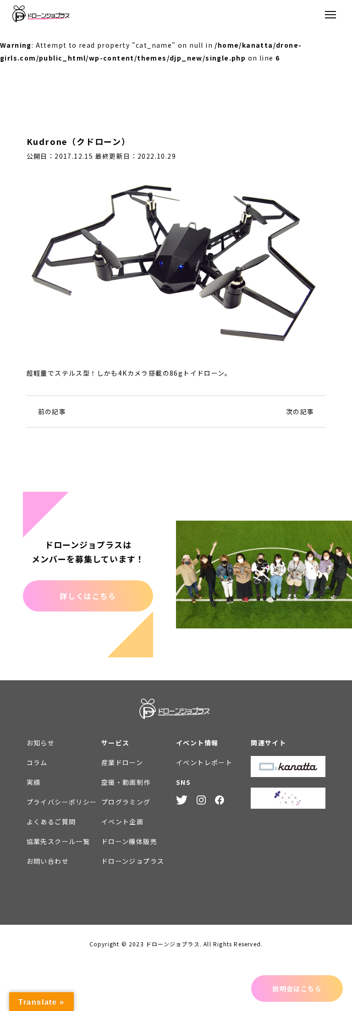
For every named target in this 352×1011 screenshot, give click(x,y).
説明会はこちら (297, 988)
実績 (34, 782)
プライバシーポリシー (62, 801)
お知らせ (41, 742)
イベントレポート (204, 762)
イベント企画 (122, 821)
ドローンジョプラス (133, 861)
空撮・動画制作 (126, 782)
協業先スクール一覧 (58, 841)
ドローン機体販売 (129, 841)
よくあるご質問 (51, 821)
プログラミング (126, 801)
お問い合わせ (48, 861)
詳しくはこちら (88, 595)
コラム (37, 762)
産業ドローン (122, 762)
